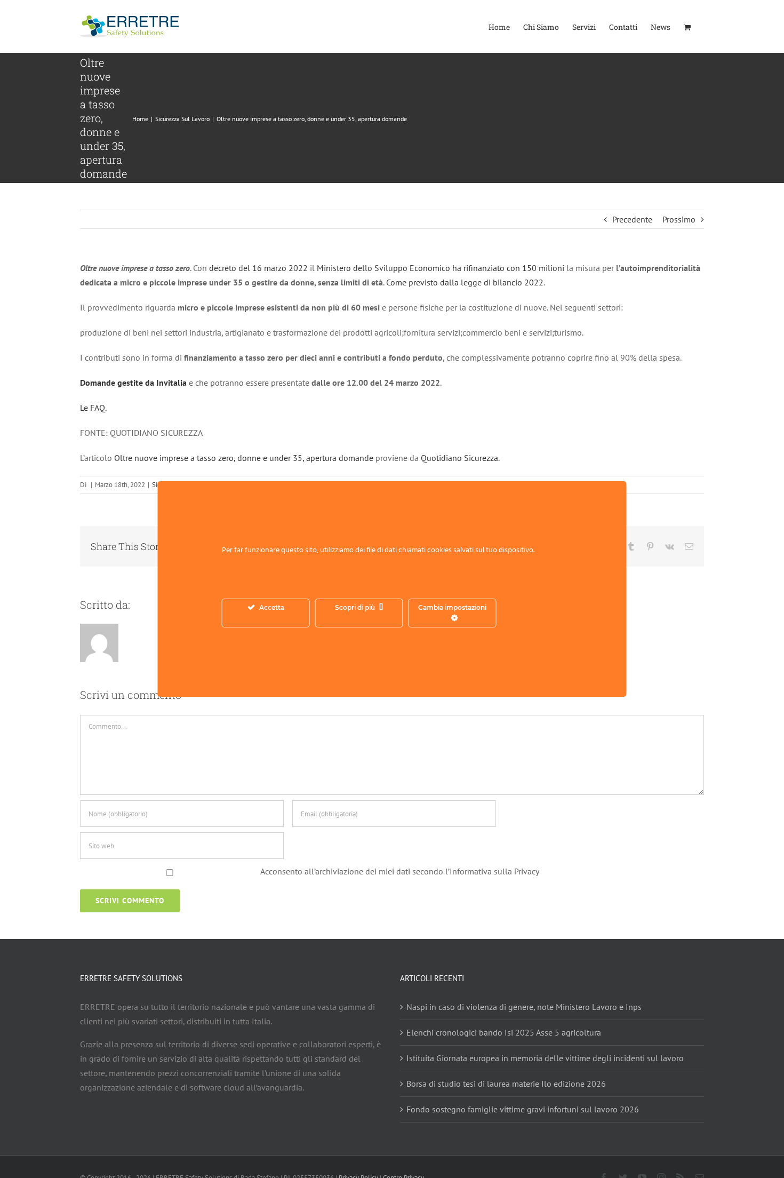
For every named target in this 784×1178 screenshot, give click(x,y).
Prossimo (678, 219)
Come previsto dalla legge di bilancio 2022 (464, 282)
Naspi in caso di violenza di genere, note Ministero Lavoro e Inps (524, 1006)
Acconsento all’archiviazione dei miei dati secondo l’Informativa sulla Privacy (399, 871)
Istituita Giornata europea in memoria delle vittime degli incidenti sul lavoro (545, 1058)
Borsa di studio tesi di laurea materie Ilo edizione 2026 (506, 1083)
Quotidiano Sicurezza (459, 457)
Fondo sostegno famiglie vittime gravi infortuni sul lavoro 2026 (522, 1109)
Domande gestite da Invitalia (133, 382)
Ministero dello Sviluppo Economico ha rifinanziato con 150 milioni (440, 267)
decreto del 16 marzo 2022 (259, 267)
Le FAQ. (93, 407)
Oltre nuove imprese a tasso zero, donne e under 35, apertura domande (243, 457)
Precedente (632, 219)
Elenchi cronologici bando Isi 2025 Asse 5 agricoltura (503, 1032)
